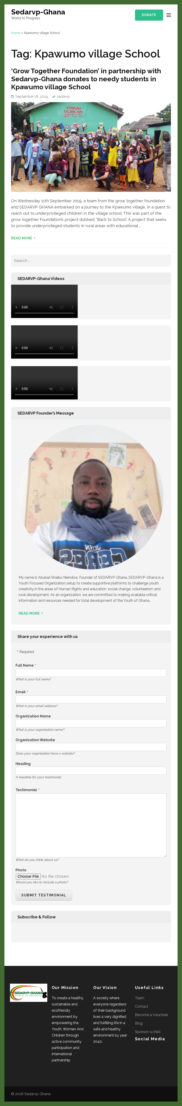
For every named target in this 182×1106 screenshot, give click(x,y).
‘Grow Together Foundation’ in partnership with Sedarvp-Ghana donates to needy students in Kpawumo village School (86, 79)
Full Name (25, 665)
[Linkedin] (21, 932)
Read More (21, 238)
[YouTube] (28, 932)
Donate (149, 15)
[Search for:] (79, 260)
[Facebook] (18, 932)
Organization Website (35, 740)
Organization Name (33, 716)
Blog (139, 1023)
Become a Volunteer (151, 1015)
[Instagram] (24, 932)
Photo (21, 870)
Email (21, 692)
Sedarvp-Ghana (38, 12)
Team (139, 998)
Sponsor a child (147, 1032)
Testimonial (26, 790)
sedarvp (63, 96)
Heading (23, 764)
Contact (141, 1006)
